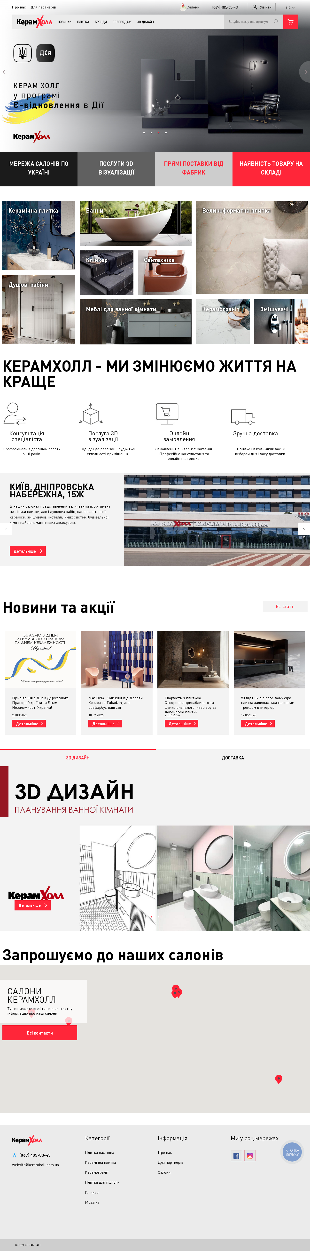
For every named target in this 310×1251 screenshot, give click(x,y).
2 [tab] (158, 916)
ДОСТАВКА (233, 757)
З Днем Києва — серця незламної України (261, 700)
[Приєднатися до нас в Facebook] (236, 1156)
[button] (278, 1079)
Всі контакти (40, 1033)
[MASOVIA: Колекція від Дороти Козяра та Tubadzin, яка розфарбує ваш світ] (40, 659)
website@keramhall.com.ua (35, 1164)
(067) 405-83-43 (35, 1155)
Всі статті (285, 606)
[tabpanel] (155, 848)
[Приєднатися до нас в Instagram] (250, 1156)
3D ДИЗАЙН (78, 757)
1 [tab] (151, 916)
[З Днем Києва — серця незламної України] (269, 659)
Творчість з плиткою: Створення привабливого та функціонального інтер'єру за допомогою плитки (114, 704)
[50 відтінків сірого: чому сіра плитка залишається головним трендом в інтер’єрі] (193, 659)
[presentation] (78, 757)
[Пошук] (277, 22)
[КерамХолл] (32, 22)
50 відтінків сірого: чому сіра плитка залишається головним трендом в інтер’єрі (191, 702)
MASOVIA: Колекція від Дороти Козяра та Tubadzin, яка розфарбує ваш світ (39, 702)
